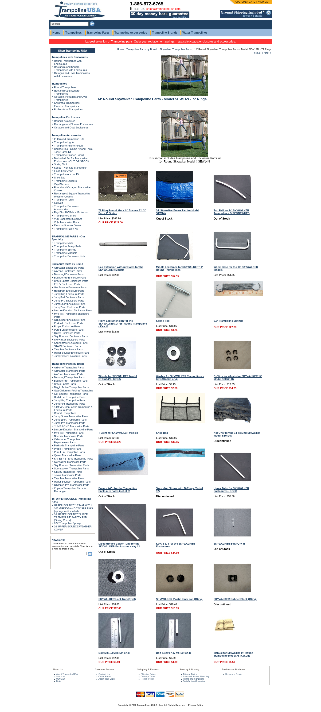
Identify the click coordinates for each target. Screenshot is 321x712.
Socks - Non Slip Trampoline (70, 167)
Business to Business (233, 669)
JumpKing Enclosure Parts (69, 294)
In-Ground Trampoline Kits (69, 139)
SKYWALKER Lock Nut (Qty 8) (117, 599)
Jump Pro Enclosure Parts (69, 300)
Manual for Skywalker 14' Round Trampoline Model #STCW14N (233, 654)
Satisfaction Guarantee (194, 681)
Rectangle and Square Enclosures (73, 124)
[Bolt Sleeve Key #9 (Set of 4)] (173, 647)
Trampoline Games (65, 215)
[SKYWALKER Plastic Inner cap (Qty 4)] (174, 595)
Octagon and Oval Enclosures (71, 127)
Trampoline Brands (164, 32)
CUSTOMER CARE (245, 2)
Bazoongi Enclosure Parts (69, 274)
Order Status (104, 676)
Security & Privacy (189, 669)
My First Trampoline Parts (69, 432)
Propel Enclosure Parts (67, 326)
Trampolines (73, 32)
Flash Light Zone (63, 171)
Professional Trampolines (68, 109)
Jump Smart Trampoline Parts (71, 416)
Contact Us (104, 674)
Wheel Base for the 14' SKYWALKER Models (236, 268)
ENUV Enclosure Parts (67, 284)
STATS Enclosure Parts (67, 346)
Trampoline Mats (63, 243)
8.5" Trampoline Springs (67, 523)
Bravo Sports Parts (65, 384)
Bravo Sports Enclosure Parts (71, 280)
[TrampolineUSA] (77, 18)
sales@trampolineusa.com (163, 9)
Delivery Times (148, 676)
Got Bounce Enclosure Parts (70, 287)
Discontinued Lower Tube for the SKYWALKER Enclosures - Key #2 (119, 545)
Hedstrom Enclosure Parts (69, 290)
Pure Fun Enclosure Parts (69, 329)
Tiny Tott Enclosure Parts (68, 349)
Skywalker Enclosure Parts (69, 339)
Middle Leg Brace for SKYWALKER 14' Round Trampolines (179, 268)
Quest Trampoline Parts (67, 455)
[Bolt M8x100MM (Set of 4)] (116, 647)
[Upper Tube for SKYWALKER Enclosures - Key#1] (232, 484)
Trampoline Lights (64, 142)
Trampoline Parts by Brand (68, 363)
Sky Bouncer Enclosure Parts (71, 336)
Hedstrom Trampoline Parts (70, 397)
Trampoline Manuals (65, 253)
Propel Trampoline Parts (68, 448)
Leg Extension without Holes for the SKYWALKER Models (120, 268)
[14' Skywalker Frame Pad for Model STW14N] (174, 207)
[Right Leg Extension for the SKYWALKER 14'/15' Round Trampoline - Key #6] (117, 317)
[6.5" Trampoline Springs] (238, 295)
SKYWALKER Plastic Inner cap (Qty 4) (179, 599)
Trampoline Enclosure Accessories (66, 208)
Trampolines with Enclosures (70, 57)
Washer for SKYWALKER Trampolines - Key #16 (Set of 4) (180, 377)
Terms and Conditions (193, 679)
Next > (267, 52)
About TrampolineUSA (67, 674)
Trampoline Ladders (65, 180)
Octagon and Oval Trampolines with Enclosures (72, 74)
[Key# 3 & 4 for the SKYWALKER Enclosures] (174, 540)
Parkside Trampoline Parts (69, 445)
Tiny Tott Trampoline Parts (69, 478)
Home (56, 32)
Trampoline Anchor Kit (66, 174)
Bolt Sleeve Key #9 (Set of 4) (173, 652)
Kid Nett (58, 202)
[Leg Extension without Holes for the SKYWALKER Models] (123, 257)
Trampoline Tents (64, 199)
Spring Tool (60, 164)
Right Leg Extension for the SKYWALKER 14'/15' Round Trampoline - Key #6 (122, 323)
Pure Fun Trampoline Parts (69, 452)
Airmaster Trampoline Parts (69, 370)
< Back (257, 52)
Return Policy (147, 679)
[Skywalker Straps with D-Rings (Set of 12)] (180, 456)
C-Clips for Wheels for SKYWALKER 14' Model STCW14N (238, 377)
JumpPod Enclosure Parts (69, 297)
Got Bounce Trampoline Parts (71, 393)
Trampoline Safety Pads (67, 246)
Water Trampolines (194, 32)
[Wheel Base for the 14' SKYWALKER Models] (232, 263)
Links (58, 681)
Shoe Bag (59, 177)
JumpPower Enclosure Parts (70, 356)
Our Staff (60, 679)
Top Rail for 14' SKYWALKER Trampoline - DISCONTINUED (232, 212)
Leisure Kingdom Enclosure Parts (73, 310)
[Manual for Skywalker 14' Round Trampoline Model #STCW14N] (224, 630)
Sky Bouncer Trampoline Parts (71, 465)
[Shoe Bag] (180, 422)
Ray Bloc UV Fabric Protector (71, 212)
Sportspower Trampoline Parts (71, 468)
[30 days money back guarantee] (159, 18)
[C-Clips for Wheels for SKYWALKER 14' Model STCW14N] (232, 372)
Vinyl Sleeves (61, 184)
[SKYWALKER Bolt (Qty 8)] (232, 540)
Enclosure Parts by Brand (67, 264)
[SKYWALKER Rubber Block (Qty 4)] (232, 595)
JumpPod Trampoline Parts (69, 403)
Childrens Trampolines (67, 102)
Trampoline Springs (65, 249)
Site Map (60, 676)
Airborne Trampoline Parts (69, 367)
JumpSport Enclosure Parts (70, 303)
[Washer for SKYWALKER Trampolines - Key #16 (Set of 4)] (173, 370)
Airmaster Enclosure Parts (69, 267)
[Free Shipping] (246, 17)
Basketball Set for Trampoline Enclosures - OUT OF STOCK (71, 160)
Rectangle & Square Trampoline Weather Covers (72, 195)
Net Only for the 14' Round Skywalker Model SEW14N (237, 434)
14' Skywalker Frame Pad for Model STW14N (177, 212)
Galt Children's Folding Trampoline (73, 390)
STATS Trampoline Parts (68, 471)
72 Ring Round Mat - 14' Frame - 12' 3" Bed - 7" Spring (122, 212)
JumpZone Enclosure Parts (69, 307)
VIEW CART (264, 2)
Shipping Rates (148, 674)
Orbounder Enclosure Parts (70, 319)
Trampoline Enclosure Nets (69, 256)
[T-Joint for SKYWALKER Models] (116, 427)
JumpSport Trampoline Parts (70, 419)
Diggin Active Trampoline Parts (71, 387)
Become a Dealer (233, 674)
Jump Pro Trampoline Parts (69, 423)
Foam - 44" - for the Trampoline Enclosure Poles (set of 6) (117, 489)
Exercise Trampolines (66, 106)
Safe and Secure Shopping (196, 676)
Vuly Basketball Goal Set (68, 218)
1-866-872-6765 (146, 3)
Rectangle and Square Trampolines (66, 92)
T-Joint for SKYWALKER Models (118, 432)
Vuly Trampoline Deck (66, 222)
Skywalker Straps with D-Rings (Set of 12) (179, 489)
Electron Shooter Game (67, 225)
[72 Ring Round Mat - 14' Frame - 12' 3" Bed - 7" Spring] (123, 199)
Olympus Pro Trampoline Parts (71, 485)
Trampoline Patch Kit (66, 228)
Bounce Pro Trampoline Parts (71, 380)
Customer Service (104, 669)
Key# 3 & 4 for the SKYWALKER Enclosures (175, 545)
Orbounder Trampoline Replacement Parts (67, 441)
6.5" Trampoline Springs (228, 320)
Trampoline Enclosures (66, 117)
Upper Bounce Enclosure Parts (72, 352)
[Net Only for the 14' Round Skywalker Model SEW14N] (232, 429)
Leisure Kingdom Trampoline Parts (73, 429)
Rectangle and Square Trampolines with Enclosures (70, 68)
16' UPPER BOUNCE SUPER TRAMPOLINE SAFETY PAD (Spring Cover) (71, 517)
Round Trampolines (65, 87)
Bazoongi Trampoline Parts (69, 377)
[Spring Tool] (174, 317)
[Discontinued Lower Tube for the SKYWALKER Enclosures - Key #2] (122, 540)
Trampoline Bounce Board (69, 155)
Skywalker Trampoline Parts (70, 461)
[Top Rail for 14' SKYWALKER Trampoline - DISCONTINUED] (232, 207)
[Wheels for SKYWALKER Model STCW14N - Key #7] (117, 372)
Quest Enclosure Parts (67, 333)
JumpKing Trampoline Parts (70, 400)
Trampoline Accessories (130, 32)
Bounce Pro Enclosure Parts (70, 277)
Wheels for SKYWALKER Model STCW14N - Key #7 (117, 377)
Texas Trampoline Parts (67, 475)
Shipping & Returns (148, 669)
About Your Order (106, 679)
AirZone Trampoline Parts (68, 374)
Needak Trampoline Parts (68, 436)
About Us (58, 669)
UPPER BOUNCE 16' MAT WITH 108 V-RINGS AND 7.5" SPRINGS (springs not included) (73, 508)
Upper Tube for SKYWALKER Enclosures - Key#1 (231, 489)
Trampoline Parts (98, 32)
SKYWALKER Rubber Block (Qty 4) (235, 599)
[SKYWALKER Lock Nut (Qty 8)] (117, 595)
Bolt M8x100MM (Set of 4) (114, 652)
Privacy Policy (190, 674)
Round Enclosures (64, 121)
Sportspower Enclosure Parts (71, 342)
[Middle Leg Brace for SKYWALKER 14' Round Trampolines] (174, 263)
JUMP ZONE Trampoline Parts (71, 426)
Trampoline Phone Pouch (68, 145)
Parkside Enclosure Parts (68, 323)
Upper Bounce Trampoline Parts (72, 481)
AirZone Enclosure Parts (68, 271)
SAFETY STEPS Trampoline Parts (73, 458)
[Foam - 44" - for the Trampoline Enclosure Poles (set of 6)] (123, 474)
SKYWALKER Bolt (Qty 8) (229, 543)
